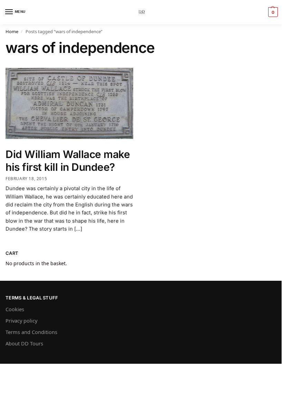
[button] (272, 12)
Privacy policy (21, 320)
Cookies (15, 309)
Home (12, 31)
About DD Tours (24, 343)
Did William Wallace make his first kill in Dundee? (68, 161)
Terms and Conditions (31, 331)
